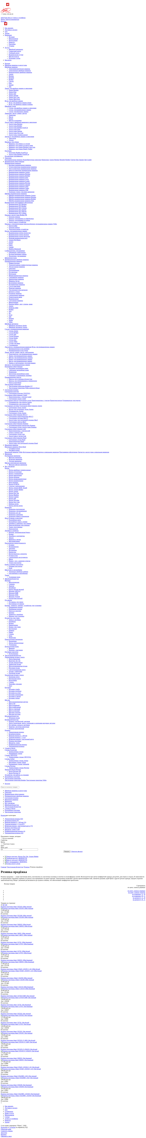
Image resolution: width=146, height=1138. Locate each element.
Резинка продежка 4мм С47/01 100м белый (15, 951)
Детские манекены (15, 461)
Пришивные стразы (15, 753)
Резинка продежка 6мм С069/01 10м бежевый (16, 1058)
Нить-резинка (13, 482)
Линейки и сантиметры (17, 536)
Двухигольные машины (17, 267)
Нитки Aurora (13, 491)
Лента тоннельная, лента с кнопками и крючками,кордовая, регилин (32, 723)
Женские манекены (15, 457)
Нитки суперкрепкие (16, 473)
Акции (7, 33)
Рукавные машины (15, 293)
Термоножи (13, 372)
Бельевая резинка (14, 734)
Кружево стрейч (14, 689)
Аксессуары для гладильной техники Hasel (23, 443)
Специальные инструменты (18, 557)
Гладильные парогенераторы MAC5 (21, 416)
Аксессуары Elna (14, 129)
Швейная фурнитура (12, 579)
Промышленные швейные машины (17, 259)
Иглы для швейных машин (14, 101)
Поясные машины (15, 288)
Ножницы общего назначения (19, 516)
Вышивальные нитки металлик (19, 236)
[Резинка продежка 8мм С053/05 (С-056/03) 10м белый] (20, 1051)
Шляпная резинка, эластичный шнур (21, 739)
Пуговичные (13, 272)
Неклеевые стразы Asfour (17, 762)
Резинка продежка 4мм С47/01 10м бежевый (16, 1005)
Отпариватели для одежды (71, 400)
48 (3, 905)
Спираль (12, 584)
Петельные (12, 274)
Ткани (7, 575)
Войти (3, 19)
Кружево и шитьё (15, 696)
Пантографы (13, 226)
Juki (10, 86)
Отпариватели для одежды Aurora (20, 402)
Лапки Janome (13, 95)
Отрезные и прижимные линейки (20, 375)
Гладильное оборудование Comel (16, 395)
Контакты (8, 60)
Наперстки (12, 552)
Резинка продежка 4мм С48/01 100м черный (16, 933)
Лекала (11, 538)
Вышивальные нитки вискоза (19, 234)
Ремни (11, 119)
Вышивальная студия (16, 55)
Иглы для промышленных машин (43, 347)
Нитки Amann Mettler (16, 489)
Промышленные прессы (13, 377)
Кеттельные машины (30, 452)
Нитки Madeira (14, 495)
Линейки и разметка (12, 530)
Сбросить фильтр (77, 851)
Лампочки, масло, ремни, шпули (16, 113)
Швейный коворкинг (16, 49)
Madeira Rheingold (15, 249)
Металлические (14, 582)
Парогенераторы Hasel (16, 441)
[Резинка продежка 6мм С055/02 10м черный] (16, 1015)
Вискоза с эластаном (16, 650)
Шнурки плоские (14, 712)
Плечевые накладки (11, 652)
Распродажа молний (15, 598)
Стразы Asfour (10, 759)
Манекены (8, 454)
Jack (10, 311)
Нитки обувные (14, 477)
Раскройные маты (15, 520)
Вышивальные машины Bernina (19, 174)
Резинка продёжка (15, 741)
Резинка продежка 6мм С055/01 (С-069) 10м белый (18, 1040)
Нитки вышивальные (16, 481)
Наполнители (13, 529)
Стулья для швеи (14, 343)
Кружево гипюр (14, 698)
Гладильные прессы (11, 400)
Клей (10, 568)
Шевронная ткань (11, 258)
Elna (10, 83)
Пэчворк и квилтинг (16, 518)
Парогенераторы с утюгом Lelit (19, 431)
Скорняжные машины (16, 277)
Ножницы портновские (17, 509)
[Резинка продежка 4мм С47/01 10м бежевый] (16, 1006)
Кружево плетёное (15, 691)
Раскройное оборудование (14, 366)
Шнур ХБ (12, 703)
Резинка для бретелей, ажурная (19, 721)
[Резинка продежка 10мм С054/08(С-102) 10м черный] (19, 1078)
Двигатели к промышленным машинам (18, 347)
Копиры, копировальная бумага (19, 532)
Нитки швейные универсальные (20, 470)
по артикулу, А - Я (139, 898)
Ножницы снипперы (16, 514)
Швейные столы (10, 106)
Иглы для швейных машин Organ (20, 103)
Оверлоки (8, 158)
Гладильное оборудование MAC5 (16, 415)
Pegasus (11, 318)
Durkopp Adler (13, 308)
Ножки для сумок (15, 627)
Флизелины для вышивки (17, 256)
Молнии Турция (14, 596)
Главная (3, 867)
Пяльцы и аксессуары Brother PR (16, 215)
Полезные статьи (14, 58)
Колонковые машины (16, 283)
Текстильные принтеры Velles (36, 780)
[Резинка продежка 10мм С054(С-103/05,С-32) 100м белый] (21, 971)
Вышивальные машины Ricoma (19, 183)
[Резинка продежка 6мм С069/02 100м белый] (16, 926)
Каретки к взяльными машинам (48, 452)
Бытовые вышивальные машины (20, 165)
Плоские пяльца (14, 227)
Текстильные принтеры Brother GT (20, 386)
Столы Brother (13, 333)
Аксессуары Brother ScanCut (18, 127)
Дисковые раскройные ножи (18, 368)
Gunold (11, 247)
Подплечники (13, 653)
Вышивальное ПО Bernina (18, 204)
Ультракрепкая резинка (16, 746)
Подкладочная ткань (12, 646)
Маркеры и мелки (15, 539)
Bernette (11, 78)
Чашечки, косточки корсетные (19, 727)
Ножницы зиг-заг (15, 513)
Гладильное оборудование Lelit (15, 429)
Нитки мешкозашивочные (17, 479)
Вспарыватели (14, 547)
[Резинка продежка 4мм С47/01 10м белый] (16, 1024)
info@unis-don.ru (6, 18)
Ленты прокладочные (16, 643)
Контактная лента (15, 678)
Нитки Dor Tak (14, 493)
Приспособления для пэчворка (19, 525)
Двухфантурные (14, 450)
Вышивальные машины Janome (19, 185)
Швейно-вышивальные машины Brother (22, 199)
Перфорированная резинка (18, 744)
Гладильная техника (11, 390)
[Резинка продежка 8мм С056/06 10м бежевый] (17, 1087)
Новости (12, 42)
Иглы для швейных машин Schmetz (21, 104)
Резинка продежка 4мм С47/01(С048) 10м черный (17, 996)
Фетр (6, 518)
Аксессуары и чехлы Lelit (17, 436)
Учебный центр (14, 53)
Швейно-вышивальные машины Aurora (22, 195)
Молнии (7, 580)
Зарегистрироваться (12, 19)
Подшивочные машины (17, 284)
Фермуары (12, 637)
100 (6, 905)
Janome (11, 85)
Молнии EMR (13, 593)
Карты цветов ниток (16, 505)
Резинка (7, 730)
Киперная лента (14, 677)
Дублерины (13, 645)
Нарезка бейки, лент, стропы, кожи (20, 304)
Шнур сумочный (14, 709)
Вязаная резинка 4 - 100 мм (18, 736)
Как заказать (9, 28)
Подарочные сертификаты (14, 156)
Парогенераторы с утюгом (41, 400)
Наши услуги (9, 1113)
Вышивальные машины (13, 163)
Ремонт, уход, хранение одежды (19, 561)
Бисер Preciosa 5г (14, 773)
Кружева (8, 687)
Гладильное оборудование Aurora (30, 406)
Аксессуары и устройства (17, 222)
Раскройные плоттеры (12, 777)
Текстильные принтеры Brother (15, 780)
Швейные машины (11, 67)
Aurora (11, 74)
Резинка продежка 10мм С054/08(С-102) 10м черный (19, 1076)
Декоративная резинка (16, 732)
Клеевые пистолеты (15, 566)
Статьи (7, 1117)
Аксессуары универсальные (18, 135)
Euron (11, 243)
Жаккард (12, 648)
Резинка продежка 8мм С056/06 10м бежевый (16, 1085)
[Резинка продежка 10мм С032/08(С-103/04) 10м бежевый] (21, 1095)
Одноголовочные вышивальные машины (23, 167)
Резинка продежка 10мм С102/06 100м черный (16, 978)
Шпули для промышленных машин (21, 357)
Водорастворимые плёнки (18, 254)
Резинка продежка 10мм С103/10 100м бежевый (17, 987)
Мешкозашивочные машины (18, 275)
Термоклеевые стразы (16, 752)
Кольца (11, 623)
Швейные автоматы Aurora (18, 327)
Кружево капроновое (16, 694)
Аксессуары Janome (15, 131)
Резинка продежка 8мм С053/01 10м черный (16, 1031)
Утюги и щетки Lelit (16, 432)
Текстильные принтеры (13, 384)
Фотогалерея (13, 40)
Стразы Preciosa (10, 766)
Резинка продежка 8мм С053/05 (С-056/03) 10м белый (19, 1049)
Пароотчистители (56, 400)
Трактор (11, 586)
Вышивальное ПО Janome (17, 210)
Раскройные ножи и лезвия (18, 522)
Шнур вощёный (14, 705)
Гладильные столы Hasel (17, 440)
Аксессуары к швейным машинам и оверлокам (21, 122)
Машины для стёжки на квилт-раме (21, 145)
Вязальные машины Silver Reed (15, 447)
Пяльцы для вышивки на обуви (19, 220)
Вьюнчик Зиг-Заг (15, 661)
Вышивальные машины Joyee (19, 179)
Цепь (10, 636)
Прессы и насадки (15, 611)
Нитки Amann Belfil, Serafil (18, 488)
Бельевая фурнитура (11, 719)
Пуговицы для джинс (16, 602)
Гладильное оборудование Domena (16, 423)
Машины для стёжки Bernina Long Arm (22, 147)
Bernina (11, 76)
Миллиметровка (14, 541)
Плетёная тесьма (14, 673)
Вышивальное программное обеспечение (19, 202)
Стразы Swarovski (11, 750)
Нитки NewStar (14, 500)
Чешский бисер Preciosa (13, 769)
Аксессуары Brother (15, 126)
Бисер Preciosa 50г (15, 771)
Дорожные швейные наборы (18, 571)
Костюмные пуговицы (16, 604)
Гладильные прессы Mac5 (17, 422)
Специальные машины (16, 295)
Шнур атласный (14, 711)
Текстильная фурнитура (13, 655)
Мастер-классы (14, 56)
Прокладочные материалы (14, 639)
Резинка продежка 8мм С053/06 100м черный (16, 915)
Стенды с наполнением (17, 486)
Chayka (11, 81)
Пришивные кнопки (16, 607)
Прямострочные (14, 263)
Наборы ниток (14, 504)
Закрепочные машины (16, 279)
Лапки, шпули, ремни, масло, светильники (19, 352)
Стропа (11, 634)
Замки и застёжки (15, 620)
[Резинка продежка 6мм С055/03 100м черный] (17, 908)
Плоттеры (8, 151)
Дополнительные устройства (18, 229)
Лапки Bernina (13, 90)
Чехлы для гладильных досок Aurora (21, 409)
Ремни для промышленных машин (20, 359)
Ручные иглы (13, 555)
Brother (11, 79)
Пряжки (11, 630)
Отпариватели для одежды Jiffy (19, 404)
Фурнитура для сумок (12, 618)
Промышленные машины (13, 261)
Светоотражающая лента (17, 670)
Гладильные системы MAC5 (18, 418)
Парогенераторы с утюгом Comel (20, 397)
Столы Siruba (13, 338)
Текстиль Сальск (9, 844)
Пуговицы (8, 600)
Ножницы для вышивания (18, 511)
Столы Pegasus (14, 336)
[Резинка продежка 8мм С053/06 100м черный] (17, 917)
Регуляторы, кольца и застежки (19, 725)
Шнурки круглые (14, 714)
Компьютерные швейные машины (20, 72)
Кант (10, 686)
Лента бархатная (14, 659)
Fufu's (11, 245)
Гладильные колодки (12, 391)
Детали (11, 140)
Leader (89, 160)
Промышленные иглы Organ (18, 350)
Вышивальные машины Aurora (19, 172)
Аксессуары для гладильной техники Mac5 (23, 420)
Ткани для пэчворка (15, 527)
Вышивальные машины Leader (19, 181)
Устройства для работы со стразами (17, 775)
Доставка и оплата (11, 30)
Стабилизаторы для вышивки (15, 251)
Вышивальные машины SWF (19, 186)
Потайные (12, 588)
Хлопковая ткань (14, 577)
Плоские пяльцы (14, 217)
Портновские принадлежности (15, 543)
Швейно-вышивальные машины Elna (21, 201)
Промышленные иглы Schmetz (19, 349)
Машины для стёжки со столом (19, 144)
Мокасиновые (13, 302)
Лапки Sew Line (14, 97)
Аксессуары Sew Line (16, 133)
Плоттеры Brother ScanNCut (18, 152)
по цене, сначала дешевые (136, 891)
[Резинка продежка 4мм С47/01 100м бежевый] (17, 944)
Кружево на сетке (15, 693)
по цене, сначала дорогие (136, 892)
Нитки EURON (14, 484)
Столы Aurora (13, 331)
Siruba (11, 320)
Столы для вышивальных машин (20, 110)
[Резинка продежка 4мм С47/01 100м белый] (16, 953)
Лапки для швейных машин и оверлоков (18, 88)
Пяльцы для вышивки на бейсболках (21, 218)
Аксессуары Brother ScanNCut (19, 154)
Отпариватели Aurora (16, 411)
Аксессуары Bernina (15, 124)
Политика (4, 1127)
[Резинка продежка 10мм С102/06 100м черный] (17, 980)
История (12, 37)
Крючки (11, 612)
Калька (11, 534)
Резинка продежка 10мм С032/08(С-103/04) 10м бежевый (20, 1094)
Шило (11, 559)
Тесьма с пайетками (15, 671)
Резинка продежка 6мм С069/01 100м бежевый (16, 960)
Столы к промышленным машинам (17, 329)
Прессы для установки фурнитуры (20, 379)
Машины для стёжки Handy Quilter (20, 149)
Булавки (11, 545)
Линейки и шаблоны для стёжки (20, 523)
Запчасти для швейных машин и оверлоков (19, 136)
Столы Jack (12, 340)
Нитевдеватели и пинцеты (18, 554)
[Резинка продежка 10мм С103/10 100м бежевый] (18, 989)
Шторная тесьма (14, 718)
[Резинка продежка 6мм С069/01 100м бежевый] (17, 962)
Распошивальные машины (14, 160)
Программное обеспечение (68, 452)
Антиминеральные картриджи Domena (22, 425)
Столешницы (13, 345)
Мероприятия (13, 39)
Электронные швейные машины (20, 70)
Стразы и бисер (10, 748)
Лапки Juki (12, 94)
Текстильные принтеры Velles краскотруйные (24, 388)
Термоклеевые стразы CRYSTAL (20, 757)
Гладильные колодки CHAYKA (19, 393)
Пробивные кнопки (15, 609)
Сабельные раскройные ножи (19, 370)
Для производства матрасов (18, 290)
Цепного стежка (14, 292)
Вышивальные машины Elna (18, 177)
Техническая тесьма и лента (14, 675)
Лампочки (12, 115)
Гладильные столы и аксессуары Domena (22, 427)
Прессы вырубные (15, 382)
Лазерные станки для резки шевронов (21, 192)
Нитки (7, 468)
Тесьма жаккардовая (15, 662)
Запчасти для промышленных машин (17, 365)
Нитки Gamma (14, 497)
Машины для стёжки (12, 142)
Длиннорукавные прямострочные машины (23, 265)
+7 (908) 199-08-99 (7, 14)
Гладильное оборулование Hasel (15, 438)
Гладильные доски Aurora (17, 407)
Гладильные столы (25, 400)
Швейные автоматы (11, 324)
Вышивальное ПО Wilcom (17, 211)
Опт (6, 31)
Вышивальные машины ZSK (18, 190)
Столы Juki (12, 334)
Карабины (12, 621)
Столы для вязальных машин (18, 111)
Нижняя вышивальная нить (18, 238)
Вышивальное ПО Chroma (18, 208)
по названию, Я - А (138, 896)
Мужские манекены (15, 459)
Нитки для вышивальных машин (16, 231)
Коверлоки (45, 160)
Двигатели (12, 138)
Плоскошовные (14, 270)
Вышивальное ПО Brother (17, 206)
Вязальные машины (11, 445)
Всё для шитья (10, 466)
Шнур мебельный (15, 707)
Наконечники (13, 625)
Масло (11, 117)
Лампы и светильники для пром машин (22, 363)
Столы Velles (13, 341)
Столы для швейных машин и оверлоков (22, 108)
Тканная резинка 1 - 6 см (17, 737)
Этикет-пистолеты (15, 563)
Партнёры (12, 44)
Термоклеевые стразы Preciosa (19, 768)
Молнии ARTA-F (14, 591)
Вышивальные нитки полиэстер (20, 233)
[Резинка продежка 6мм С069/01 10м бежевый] (17, 1060)
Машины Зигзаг (14, 281)
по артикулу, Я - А (139, 900)
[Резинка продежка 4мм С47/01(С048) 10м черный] (18, 997)
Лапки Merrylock (14, 99)
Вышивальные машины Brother (19, 176)
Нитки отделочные (15, 472)
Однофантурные (14, 448)
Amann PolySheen (15, 240)
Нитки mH (12, 498)
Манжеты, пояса (14, 743)
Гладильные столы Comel (17, 399)
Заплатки (12, 548)
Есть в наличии (8, 838)
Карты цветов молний (16, 589)
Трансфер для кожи (15, 684)
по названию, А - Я (138, 894)
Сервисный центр (15, 51)
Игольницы (13, 550)
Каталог (3, 21)
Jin (10, 313)
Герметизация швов (15, 297)
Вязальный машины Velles (14, 452)
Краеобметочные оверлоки (32, 160)
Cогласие (12, 1127)
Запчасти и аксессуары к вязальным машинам (93, 452)
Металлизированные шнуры (18, 702)
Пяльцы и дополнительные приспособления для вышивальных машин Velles (31, 224)
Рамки (11, 632)
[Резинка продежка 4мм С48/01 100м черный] (16, 935)
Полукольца (13, 629)
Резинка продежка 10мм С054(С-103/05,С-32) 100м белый (20, 969)
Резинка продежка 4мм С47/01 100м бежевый (16, 942)
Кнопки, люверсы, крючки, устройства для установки (23, 605)
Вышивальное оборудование (14, 161)
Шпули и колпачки (15, 120)
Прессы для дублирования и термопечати (23, 381)
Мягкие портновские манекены (15, 463)
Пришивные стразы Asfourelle (19, 764)
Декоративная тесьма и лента (15, 657)
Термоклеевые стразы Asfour (18, 760)
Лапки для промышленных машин (20, 356)
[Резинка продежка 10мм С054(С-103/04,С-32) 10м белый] (21, 1069)
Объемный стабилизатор (17, 252)
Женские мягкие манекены (18, 464)
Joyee (10, 315)
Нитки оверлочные (15, 475)
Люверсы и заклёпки (16, 614)
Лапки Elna (12, 92)
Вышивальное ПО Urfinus (17, 213)
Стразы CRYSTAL (11, 755)
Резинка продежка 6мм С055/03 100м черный (16, 906)
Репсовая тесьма (14, 668)
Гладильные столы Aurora (17, 413)
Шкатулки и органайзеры (13, 570)
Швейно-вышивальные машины (16, 193)
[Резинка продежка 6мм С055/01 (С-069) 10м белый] (19, 1042)
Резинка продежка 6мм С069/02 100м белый (16, 924)
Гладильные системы (12, 406)
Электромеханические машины (19, 69)
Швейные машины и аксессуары (16, 65)
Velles (11, 322)
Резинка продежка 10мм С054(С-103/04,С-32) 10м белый (20, 1067)
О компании (9, 1111)
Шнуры (7, 700)
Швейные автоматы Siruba (18, 325)
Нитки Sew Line (14, 502)
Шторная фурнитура (12, 716)
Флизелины (13, 641)
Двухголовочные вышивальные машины (22, 168)
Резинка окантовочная (16, 728)
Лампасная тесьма (15, 664)
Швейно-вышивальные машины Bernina (22, 197)
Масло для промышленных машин (20, 361)
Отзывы (11, 46)
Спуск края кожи (14, 286)
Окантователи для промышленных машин (23, 354)
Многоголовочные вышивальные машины (23, 170)
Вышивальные (14, 299)
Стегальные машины (16, 300)
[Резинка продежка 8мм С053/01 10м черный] (16, 1033)
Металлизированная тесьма (18, 666)
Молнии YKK (13, 595)
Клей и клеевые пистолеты (14, 564)
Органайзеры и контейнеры (18, 573)
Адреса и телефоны (19, 18)
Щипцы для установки (16, 616)
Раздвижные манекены (12, 456)
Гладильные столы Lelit (17, 434)
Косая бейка (13, 680)
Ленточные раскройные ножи (19, 374)
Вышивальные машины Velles (19, 188)
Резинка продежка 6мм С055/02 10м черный (16, 1013)
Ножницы (8, 507)
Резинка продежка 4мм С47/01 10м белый (15, 1022)
